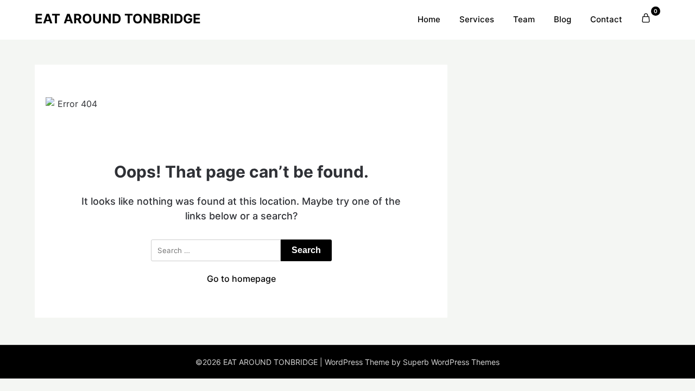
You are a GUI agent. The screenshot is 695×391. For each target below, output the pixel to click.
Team (524, 19)
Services (476, 19)
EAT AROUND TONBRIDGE (118, 19)
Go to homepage (241, 278)
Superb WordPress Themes (451, 362)
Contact (606, 19)
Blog (562, 19)
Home (429, 19)
